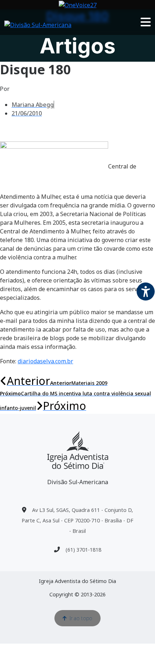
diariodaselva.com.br (45, 361)
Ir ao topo (81, 618)
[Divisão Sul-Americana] (77, 450)
